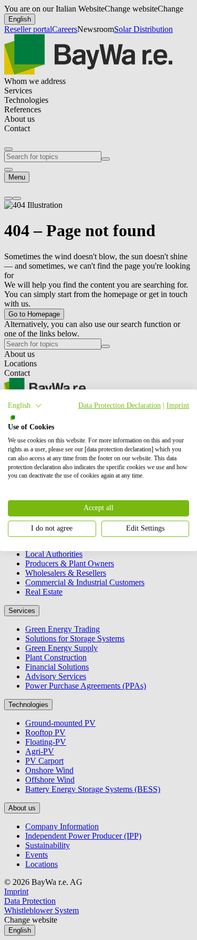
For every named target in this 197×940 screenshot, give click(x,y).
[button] (25, 405)
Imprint (178, 405)
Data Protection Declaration (119, 405)
